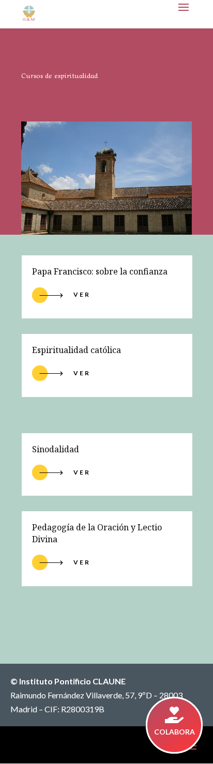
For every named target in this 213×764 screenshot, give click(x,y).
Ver (81, 294)
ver (81, 472)
